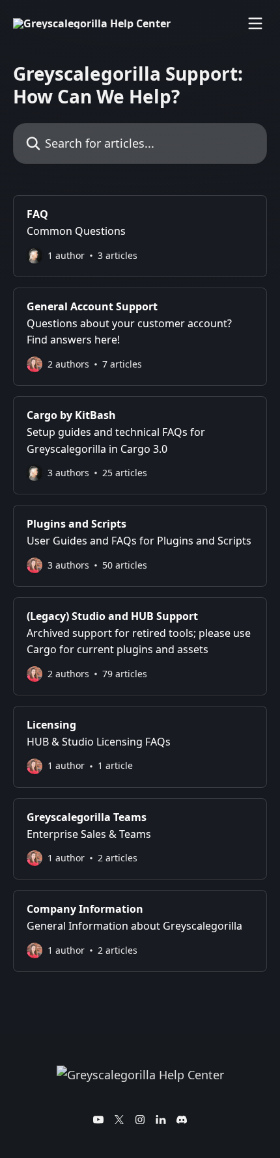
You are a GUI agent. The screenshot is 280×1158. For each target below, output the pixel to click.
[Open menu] (255, 23)
